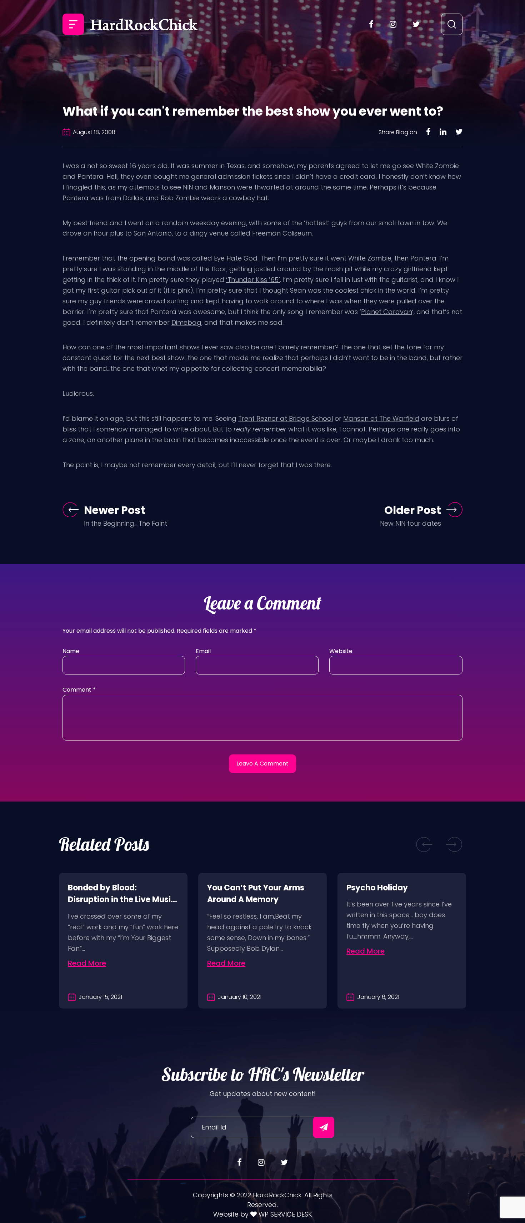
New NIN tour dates (410, 523)
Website (340, 651)
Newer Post (114, 510)
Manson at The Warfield (381, 418)
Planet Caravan (386, 311)
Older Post (412, 510)
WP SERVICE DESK (284, 1214)
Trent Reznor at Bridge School (285, 418)
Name (70, 651)
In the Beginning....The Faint (125, 523)
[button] (424, 844)
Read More (87, 963)
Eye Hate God (236, 258)
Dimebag (186, 322)
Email (203, 651)
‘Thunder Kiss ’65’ (253, 279)
